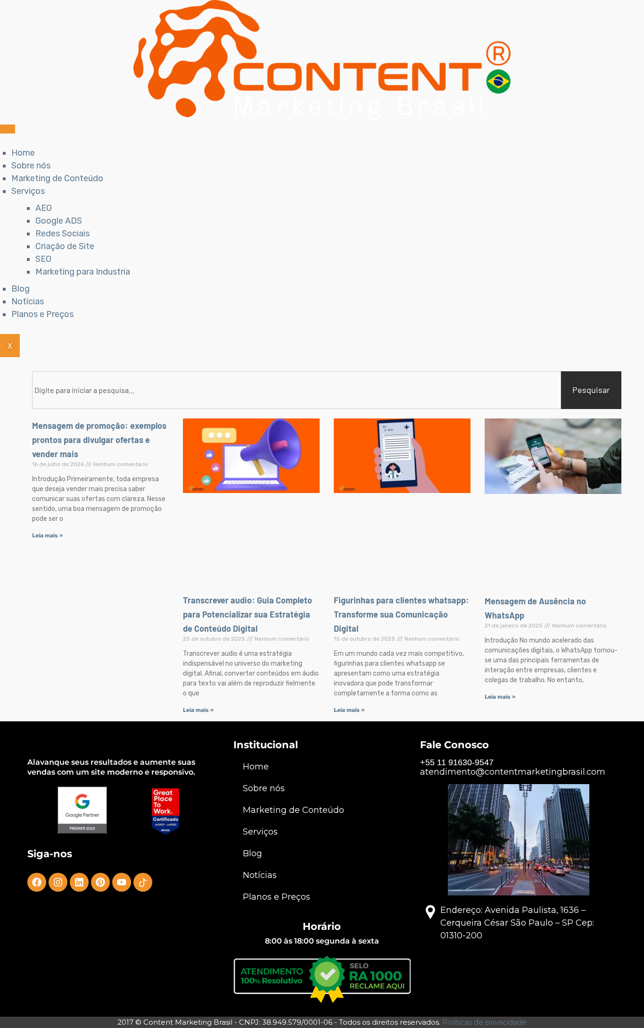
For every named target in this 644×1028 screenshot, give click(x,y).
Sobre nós (30, 165)
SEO (43, 259)
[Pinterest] (100, 882)
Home (23, 153)
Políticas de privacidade (484, 1022)
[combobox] (296, 390)
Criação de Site (64, 246)
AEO (43, 208)
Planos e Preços (42, 314)
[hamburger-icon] (7, 129)
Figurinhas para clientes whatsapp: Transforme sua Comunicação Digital (401, 614)
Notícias (27, 301)
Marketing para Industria (82, 272)
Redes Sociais (62, 233)
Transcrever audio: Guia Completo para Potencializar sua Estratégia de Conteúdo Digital (247, 614)
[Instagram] (58, 882)
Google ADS (58, 221)
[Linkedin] (79, 882)
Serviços (28, 191)
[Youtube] (121, 882)
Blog (20, 289)
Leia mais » (47, 535)
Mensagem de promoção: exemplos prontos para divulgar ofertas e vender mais (99, 439)
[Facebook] (36, 882)
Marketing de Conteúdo (57, 178)
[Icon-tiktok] (142, 882)
